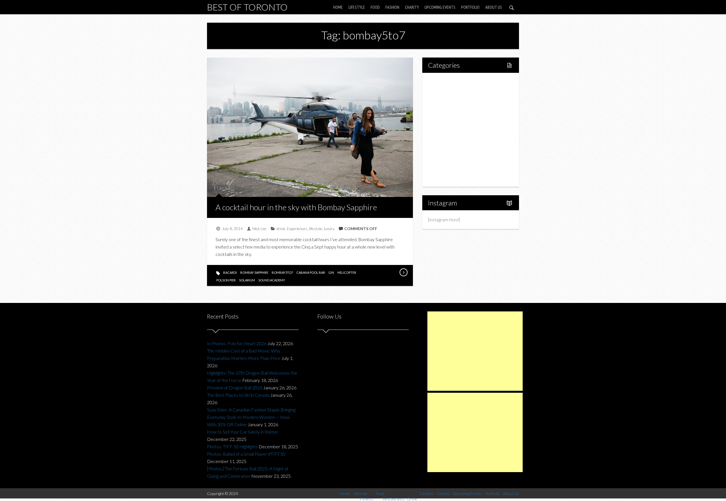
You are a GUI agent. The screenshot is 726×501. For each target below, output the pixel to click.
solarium (247, 280)
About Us (493, 7)
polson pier (226, 280)
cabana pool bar (310, 272)
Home (338, 7)
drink (281, 228)
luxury (329, 228)
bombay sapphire (254, 272)
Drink (445, 129)
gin (331, 272)
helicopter (346, 272)
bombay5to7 (282, 272)
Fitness (447, 100)
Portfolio (470, 7)
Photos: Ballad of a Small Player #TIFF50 (246, 454)
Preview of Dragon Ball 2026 (234, 387)
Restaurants (451, 120)
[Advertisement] (475, 351)
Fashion (392, 7)
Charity (412, 7)
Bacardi (230, 272)
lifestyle (315, 228)
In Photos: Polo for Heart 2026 (237, 343)
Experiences (297, 228)
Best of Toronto (247, 6)
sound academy (271, 280)
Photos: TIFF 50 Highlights (232, 446)
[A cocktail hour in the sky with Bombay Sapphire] (403, 272)
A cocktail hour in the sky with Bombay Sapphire (296, 207)
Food (375, 7)
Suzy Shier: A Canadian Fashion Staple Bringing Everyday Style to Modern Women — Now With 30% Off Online (251, 417)
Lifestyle (357, 7)
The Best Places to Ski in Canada (238, 395)
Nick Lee (259, 228)
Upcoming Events (440, 7)
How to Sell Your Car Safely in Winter (242, 431)
